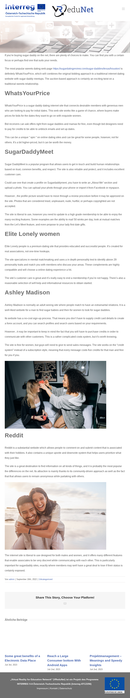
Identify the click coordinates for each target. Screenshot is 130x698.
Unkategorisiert (46, 579)
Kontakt (54, 688)
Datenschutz (65, 688)
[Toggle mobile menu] (123, 8)
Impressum (42, 688)
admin (11, 579)
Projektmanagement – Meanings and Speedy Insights (106, 660)
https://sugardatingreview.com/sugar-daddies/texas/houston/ (86, 68)
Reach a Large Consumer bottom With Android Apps (64, 660)
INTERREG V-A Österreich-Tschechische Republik (44, 684)
